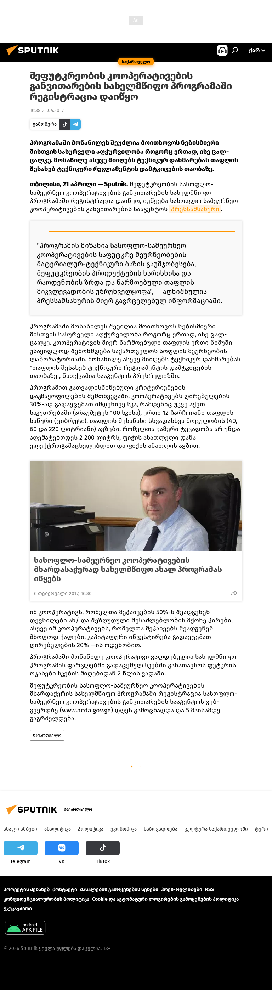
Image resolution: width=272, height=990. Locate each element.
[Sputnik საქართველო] (35, 56)
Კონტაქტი (64, 890)
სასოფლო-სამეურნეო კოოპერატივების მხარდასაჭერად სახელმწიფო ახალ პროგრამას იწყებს (128, 569)
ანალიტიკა (57, 829)
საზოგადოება (160, 829)
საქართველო (47, 735)
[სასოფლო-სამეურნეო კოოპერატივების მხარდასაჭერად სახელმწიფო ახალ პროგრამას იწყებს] (136, 506)
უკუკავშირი (18, 909)
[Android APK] (25, 929)
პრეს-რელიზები (181, 890)
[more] (234, 593)
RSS (209, 890)
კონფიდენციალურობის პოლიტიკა (46, 899)
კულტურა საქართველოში (216, 829)
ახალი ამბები (20, 829)
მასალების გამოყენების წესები (119, 890)
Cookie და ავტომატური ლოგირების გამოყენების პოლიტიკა (165, 899)
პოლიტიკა (90, 829)
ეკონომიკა (123, 829)
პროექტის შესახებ (27, 890)
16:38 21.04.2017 (47, 110)
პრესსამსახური (195, 209)
